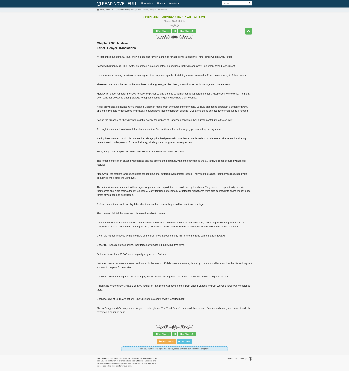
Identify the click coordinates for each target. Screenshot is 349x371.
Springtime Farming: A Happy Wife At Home (174, 17)
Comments (185, 341)
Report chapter (167, 341)
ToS (236, 358)
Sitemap (243, 358)
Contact (230, 358)
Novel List (147, 3)
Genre (161, 3)
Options (174, 3)
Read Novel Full (119, 3)
